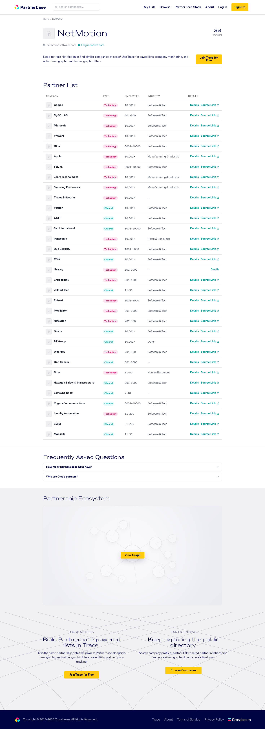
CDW (57, 259)
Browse (165, 7)
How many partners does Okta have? (69, 467)
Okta (57, 146)
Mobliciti (59, 434)
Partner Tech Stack (188, 7)
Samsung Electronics (67, 187)
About (209, 7)
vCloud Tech (61, 290)
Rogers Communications (69, 403)
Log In (222, 7)
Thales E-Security (65, 197)
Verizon (58, 208)
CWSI (57, 424)
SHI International (64, 228)
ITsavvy (58, 269)
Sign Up (240, 7)
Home (46, 19)
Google (58, 105)
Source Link (209, 105)
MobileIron (60, 311)
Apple (57, 156)
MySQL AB (61, 115)
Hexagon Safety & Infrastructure (74, 383)
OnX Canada (62, 362)
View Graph (132, 555)
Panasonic (60, 239)
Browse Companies (183, 670)
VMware (59, 136)
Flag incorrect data (92, 45)
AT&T (57, 218)
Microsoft (60, 125)
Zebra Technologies (66, 177)
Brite (57, 372)
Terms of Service (188, 719)
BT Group (60, 341)
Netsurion (60, 321)
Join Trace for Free (209, 59)
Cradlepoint (61, 280)
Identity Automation (66, 413)
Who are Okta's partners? (62, 477)
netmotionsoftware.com (61, 45)
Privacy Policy (214, 719)
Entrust (58, 300)
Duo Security (62, 249)
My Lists (149, 7)
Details (194, 105)
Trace (156, 719)
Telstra (58, 331)
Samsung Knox (63, 393)
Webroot (59, 352)
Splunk (58, 167)
